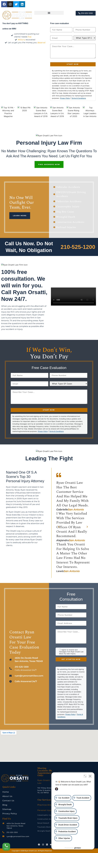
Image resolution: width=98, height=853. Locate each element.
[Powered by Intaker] (77, 848)
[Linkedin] (22, 4)
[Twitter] (16, 4)
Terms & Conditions (78, 98)
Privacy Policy (65, 98)
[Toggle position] (85, 776)
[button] (49, 13)
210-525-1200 (78, 247)
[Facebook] (4, 4)
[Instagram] (10, 4)
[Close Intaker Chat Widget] (90, 776)
